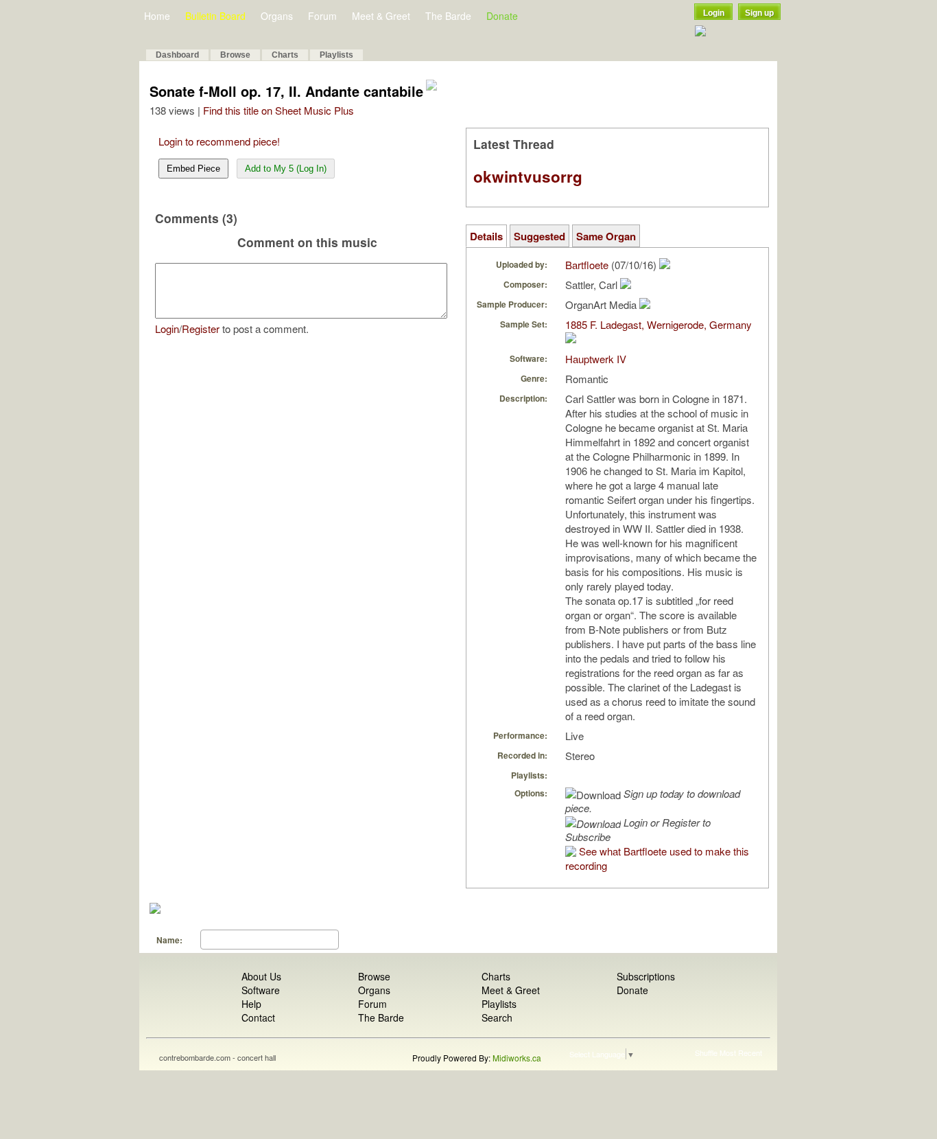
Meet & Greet (381, 16)
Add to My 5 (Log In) (286, 168)
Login (713, 13)
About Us (261, 976)
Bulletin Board (215, 16)
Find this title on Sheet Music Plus (278, 110)
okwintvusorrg (527, 176)
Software (260, 990)
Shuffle (706, 1052)
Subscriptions (646, 976)
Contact (258, 1017)
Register (201, 328)
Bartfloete (586, 264)
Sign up (759, 13)
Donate (502, 16)
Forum (322, 16)
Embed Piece (193, 168)
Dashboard (177, 55)
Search (497, 1017)
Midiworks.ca (517, 1057)
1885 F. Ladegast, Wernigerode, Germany (658, 324)
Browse (235, 55)
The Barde (448, 16)
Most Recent (741, 1052)
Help (251, 1004)
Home (157, 16)
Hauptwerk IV (595, 359)
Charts (285, 55)
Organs (277, 16)
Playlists (336, 55)
